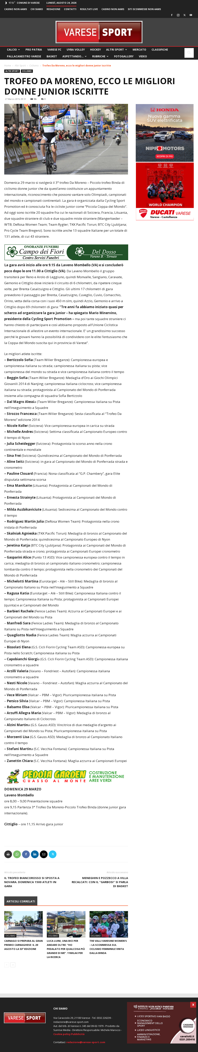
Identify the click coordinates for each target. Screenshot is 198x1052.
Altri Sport (115, 49)
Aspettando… (73, 56)
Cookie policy (62, 1034)
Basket (52, 56)
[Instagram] (178, 15)
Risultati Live (89, 9)
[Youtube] (191, 15)
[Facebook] (172, 15)
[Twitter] (184, 15)
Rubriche (98, 56)
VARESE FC (54, 49)
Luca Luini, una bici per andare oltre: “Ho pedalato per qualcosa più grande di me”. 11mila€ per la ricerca (66, 949)
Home (7, 65)
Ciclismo (34, 65)
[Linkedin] (35, 854)
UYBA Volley (76, 49)
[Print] (8, 854)
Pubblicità (77, 1034)
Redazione (53, 9)
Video (143, 56)
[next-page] (12, 964)
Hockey (95, 49)
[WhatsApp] (17, 854)
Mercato (139, 49)
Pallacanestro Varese (24, 56)
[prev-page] (6, 964)
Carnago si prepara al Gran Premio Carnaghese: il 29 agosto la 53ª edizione (23, 945)
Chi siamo (37, 9)
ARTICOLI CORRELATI (21, 901)
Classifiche (160, 49)
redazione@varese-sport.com (85, 1042)
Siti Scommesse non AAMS (144, 9)
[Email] (44, 854)
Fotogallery (123, 56)
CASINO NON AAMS (15, 9)
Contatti (70, 9)
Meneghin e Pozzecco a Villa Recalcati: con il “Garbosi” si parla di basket (100, 882)
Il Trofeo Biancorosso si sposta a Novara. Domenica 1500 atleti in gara (31, 882)
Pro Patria (34, 49)
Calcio (12, 49)
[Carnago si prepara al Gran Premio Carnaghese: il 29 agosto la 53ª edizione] (23, 924)
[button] (189, 53)
